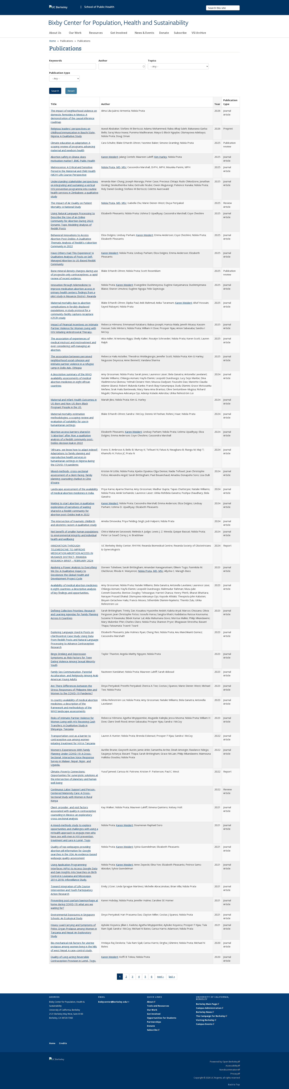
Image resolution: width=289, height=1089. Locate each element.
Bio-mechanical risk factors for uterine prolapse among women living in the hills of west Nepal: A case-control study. (74, 946)
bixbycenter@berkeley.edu (113, 1001)
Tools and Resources (158, 1005)
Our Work (75, 33)
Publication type (59, 72)
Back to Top (234, 1084)
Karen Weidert (109, 156)
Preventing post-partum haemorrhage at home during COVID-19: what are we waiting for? (74, 904)
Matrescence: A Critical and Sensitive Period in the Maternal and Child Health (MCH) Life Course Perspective (73, 170)
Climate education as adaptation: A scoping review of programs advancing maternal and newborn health (73, 146)
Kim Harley (160, 156)
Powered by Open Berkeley (225, 1061)
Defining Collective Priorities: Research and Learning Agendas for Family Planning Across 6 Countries (74, 614)
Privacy (235, 1073)
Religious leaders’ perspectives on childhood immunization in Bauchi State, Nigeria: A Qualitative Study (73, 132)
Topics (152, 60)
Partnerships (154, 1021)
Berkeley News (205, 1012)
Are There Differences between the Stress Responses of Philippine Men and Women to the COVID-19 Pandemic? (74, 689)
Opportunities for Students (161, 1017)
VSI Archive (199, 33)
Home (52, 40)
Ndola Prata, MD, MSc (113, 167)
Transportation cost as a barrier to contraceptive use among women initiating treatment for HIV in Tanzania (73, 739)
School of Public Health (99, 7)
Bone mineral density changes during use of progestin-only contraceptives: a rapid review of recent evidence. (74, 274)
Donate (164, 33)
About (151, 1001)
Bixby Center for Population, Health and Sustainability (118, 23)
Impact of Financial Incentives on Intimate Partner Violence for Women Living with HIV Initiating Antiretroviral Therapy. (74, 328)
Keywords (55, 60)
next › (161, 977)
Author (103, 60)
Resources (96, 33)
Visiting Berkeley (206, 1020)
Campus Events (205, 1024)
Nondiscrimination (229, 1069)
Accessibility (233, 1065)
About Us (55, 33)
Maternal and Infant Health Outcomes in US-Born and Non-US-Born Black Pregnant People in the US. (74, 403)
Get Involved (119, 33)
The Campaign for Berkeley (211, 1016)
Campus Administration (209, 1008)
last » (173, 977)
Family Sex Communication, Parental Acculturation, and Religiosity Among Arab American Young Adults (74, 675)
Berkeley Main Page (207, 1004)
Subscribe (180, 33)
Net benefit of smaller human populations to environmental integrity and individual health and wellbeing (74, 535)
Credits (63, 1043)
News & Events (144, 33)
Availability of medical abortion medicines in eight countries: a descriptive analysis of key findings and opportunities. (74, 588)
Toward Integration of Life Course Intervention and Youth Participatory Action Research (72, 890)
